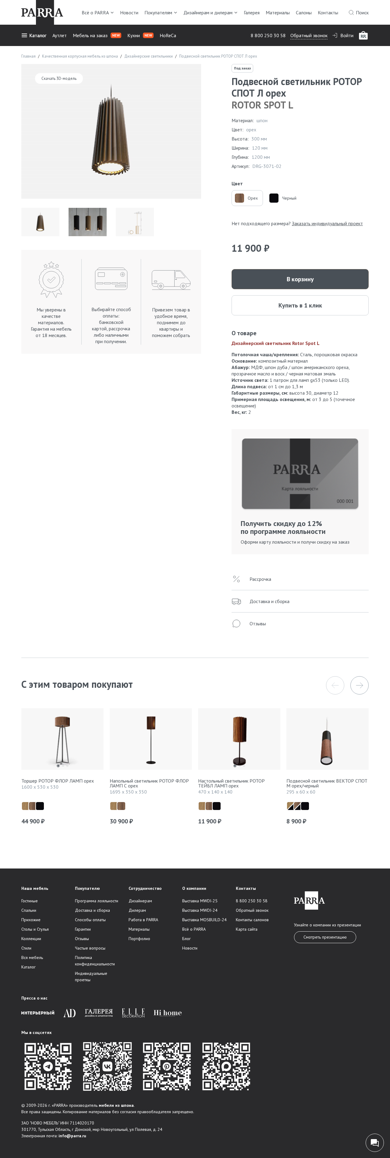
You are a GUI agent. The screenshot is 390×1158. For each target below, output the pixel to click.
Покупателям (158, 12)
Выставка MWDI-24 (200, 910)
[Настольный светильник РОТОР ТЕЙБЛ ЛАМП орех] (239, 740)
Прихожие (31, 919)
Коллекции (31, 938)
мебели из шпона (116, 1105)
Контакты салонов (252, 919)
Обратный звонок (309, 35)
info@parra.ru (72, 1135)
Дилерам (137, 910)
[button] (335, 685)
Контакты (328, 12)
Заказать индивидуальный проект (327, 223)
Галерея (252, 12)
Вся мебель (32, 957)
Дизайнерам (140, 901)
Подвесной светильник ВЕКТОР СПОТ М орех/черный (326, 783)
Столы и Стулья (35, 929)
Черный (289, 198)
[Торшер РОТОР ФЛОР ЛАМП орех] (62, 740)
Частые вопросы (90, 948)
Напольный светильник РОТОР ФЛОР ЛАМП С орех (149, 783)
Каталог (37, 35)
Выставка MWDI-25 (200, 901)
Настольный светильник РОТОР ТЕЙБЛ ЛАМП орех (231, 783)
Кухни (139, 35)
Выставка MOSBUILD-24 (204, 919)
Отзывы (82, 938)
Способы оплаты (90, 919)
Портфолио (139, 938)
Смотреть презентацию (325, 937)
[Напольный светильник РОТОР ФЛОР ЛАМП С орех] (151, 740)
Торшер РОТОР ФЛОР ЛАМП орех (57, 780)
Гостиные (29, 901)
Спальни (28, 910)
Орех (253, 198)
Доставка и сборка (92, 910)
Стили (26, 948)
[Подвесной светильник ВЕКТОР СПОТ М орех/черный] (327, 740)
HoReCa (168, 35)
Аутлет (59, 35)
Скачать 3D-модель (58, 78)
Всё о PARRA (95, 12)
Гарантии (83, 929)
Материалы (278, 12)
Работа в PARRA (143, 919)
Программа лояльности (96, 901)
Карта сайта (246, 929)
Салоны (304, 12)
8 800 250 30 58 (268, 35)
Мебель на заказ (96, 35)
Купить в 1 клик (300, 305)
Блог (186, 938)
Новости (129, 12)
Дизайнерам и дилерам (207, 12)
